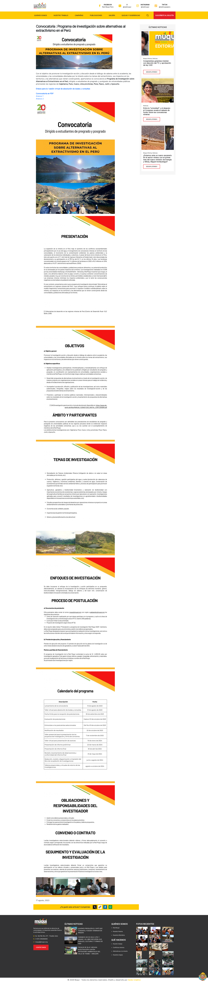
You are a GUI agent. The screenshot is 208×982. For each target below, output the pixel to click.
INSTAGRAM (145, 5)
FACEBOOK (108, 5)
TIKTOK (164, 5)
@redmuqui (127, 7)
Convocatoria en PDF (45, 93)
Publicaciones (96, 15)
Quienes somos (40, 15)
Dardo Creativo (134, 980)
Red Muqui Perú (107, 7)
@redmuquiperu (164, 7)
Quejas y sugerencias (131, 15)
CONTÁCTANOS (41, 947)
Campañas (79, 15)
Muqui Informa (147, 58)
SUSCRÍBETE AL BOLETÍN (164, 15)
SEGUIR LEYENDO (151, 72)
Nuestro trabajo (61, 15)
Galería (112, 15)
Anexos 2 (40, 99)
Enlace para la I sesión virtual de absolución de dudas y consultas (63, 89)
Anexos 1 (39, 96)
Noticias (155, 58)
